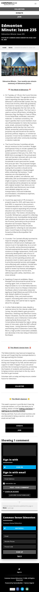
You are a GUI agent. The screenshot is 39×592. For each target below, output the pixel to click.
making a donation (26, 409)
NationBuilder (18, 583)
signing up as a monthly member (13, 411)
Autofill (19, 528)
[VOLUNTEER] (19, 386)
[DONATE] (19, 426)
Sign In (19, 467)
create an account (12, 491)
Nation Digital (29, 583)
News (10, 47)
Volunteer (19, 9)
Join (19, 17)
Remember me (10, 483)
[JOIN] (19, 430)
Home (4, 47)
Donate (19, 13)
